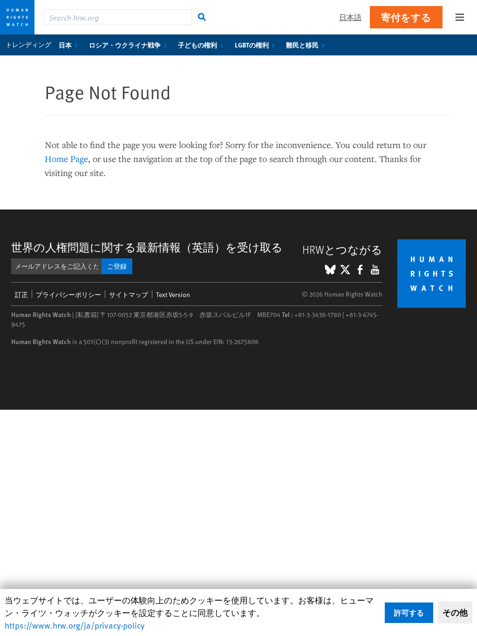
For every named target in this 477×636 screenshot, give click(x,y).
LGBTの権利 (252, 44)
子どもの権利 (197, 44)
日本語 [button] (350, 17)
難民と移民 (302, 44)
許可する (409, 612)
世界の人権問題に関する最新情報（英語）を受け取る (147, 247)
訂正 (21, 294)
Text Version (173, 294)
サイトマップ (128, 294)
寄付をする (406, 17)
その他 (455, 612)
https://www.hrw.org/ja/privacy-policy (74, 625)
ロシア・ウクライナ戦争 (125, 44)
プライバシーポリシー (68, 294)
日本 (65, 44)
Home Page (66, 158)
